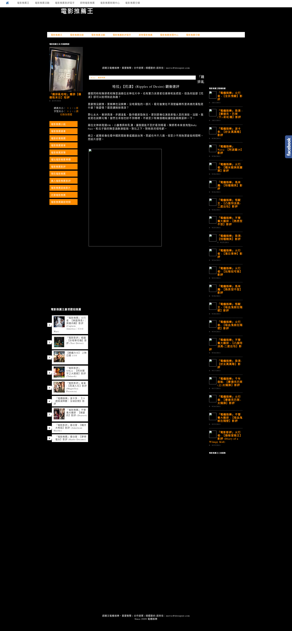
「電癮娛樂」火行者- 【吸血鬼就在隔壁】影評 (230, 325)
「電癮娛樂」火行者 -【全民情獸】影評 (230, 96)
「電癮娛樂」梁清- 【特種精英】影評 (229, 237)
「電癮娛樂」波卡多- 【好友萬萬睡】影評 (230, 132)
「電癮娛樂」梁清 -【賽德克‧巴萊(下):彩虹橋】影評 (230, 114)
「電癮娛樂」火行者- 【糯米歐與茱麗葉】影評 (230, 167)
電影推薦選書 (58, 131)
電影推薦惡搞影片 (61, 187)
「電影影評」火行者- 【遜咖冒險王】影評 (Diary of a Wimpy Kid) (226, 437)
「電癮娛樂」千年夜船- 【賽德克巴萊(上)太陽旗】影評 (230, 382)
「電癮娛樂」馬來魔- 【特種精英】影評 (230, 185)
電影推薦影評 (58, 166)
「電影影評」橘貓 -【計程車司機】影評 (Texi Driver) (76, 340)
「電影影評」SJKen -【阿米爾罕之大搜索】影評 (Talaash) (76, 372)
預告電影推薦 (58, 173)
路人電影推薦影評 (61, 180)
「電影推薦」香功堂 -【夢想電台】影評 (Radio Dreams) (70, 438)
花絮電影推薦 (58, 194)
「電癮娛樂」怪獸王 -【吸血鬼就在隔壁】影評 (230, 307)
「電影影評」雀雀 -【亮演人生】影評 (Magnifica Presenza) (76, 387)
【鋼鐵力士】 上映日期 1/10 (76, 354)
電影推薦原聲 (58, 152)
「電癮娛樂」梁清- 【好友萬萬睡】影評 (229, 364)
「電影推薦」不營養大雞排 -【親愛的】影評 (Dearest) (76, 412)
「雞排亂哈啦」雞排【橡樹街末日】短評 (65, 95)
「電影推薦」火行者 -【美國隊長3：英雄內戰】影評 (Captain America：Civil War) (70, 324)
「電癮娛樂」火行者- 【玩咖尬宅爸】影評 (230, 271)
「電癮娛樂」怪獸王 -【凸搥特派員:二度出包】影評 (229, 203)
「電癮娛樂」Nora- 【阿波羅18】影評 (229, 149)
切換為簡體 (66, 114)
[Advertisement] (146, 52)
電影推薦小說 (58, 124)
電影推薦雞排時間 (61, 201)
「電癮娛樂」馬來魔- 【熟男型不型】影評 (230, 289)
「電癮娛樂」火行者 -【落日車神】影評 (230, 253)
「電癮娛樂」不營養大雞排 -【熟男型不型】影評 (230, 221)
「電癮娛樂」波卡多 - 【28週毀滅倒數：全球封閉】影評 (69, 401)
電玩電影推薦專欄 (61, 159)
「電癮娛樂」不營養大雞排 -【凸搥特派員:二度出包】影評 (226, 344)
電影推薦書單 (58, 145)
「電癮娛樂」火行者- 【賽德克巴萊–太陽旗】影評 (229, 400)
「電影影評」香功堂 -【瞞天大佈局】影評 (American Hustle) (70, 427)
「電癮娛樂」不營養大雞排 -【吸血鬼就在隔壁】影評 (230, 417)
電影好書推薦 (58, 138)
